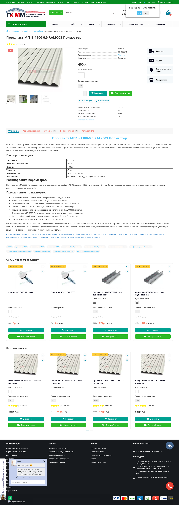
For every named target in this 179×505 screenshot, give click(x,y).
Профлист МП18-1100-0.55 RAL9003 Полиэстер (24, 382)
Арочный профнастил (58, 448)
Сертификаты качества (16, 452)
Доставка (21, 2)
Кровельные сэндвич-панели (61, 452)
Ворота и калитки (98, 448)
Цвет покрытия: (85, 70)
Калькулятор (161, 24)
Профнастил (16, 31)
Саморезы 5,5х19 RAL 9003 (20, 292)
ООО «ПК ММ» (12, 455)
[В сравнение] (43, 271)
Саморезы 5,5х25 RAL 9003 (63, 292)
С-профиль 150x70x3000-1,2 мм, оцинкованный (150, 293)
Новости (76, 2)
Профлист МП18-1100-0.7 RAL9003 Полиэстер (150, 382)
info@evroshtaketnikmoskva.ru (149, 451)
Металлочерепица (57, 455)
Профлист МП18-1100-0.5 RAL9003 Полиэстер (89, 138)
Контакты (85, 2)
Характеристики (31, 130)
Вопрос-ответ (68, 130)
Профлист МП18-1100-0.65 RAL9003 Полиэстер (109, 382)
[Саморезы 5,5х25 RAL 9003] (68, 277)
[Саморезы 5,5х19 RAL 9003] (26, 277)
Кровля (55, 24)
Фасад (91, 24)
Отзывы (49, 130)
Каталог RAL (50, 2)
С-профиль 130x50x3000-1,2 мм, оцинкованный (107, 293)
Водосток (111, 24)
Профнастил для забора (33, 31)
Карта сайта (11, 490)
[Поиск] (112, 13)
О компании (10, 2)
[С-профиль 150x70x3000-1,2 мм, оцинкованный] (153, 277)
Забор (73, 24)
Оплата (29, 2)
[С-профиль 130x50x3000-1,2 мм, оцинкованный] (110, 277)
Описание (13, 130)
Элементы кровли (135, 24)
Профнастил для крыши (59, 459)
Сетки (93, 459)
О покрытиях (39, 2)
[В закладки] (43, 266)
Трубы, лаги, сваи (98, 462)
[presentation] (6, 390)
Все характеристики (86, 120)
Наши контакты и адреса (17, 448)
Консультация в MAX (98, 2)
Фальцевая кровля (57, 462)
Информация (13, 443)
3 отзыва (21, 44)
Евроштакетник (97, 452)
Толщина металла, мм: (88, 81)
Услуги (68, 2)
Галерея (60, 2)
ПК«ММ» (121, 55)
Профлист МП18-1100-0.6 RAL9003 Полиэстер (66, 382)
